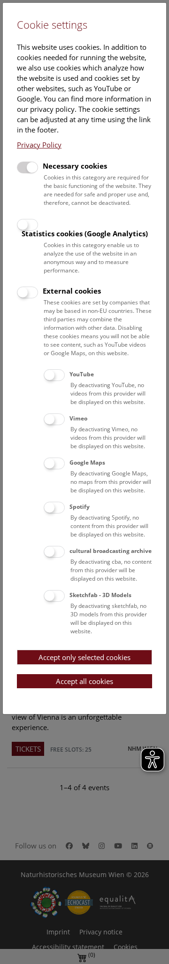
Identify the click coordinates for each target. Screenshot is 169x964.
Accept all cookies (84, 681)
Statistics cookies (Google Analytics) (85, 233)
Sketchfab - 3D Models (100, 595)
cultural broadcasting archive (110, 551)
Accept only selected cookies (84, 657)
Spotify (79, 507)
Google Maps (87, 462)
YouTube (81, 374)
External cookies (72, 290)
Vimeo (78, 418)
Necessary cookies (75, 166)
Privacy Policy (39, 144)
